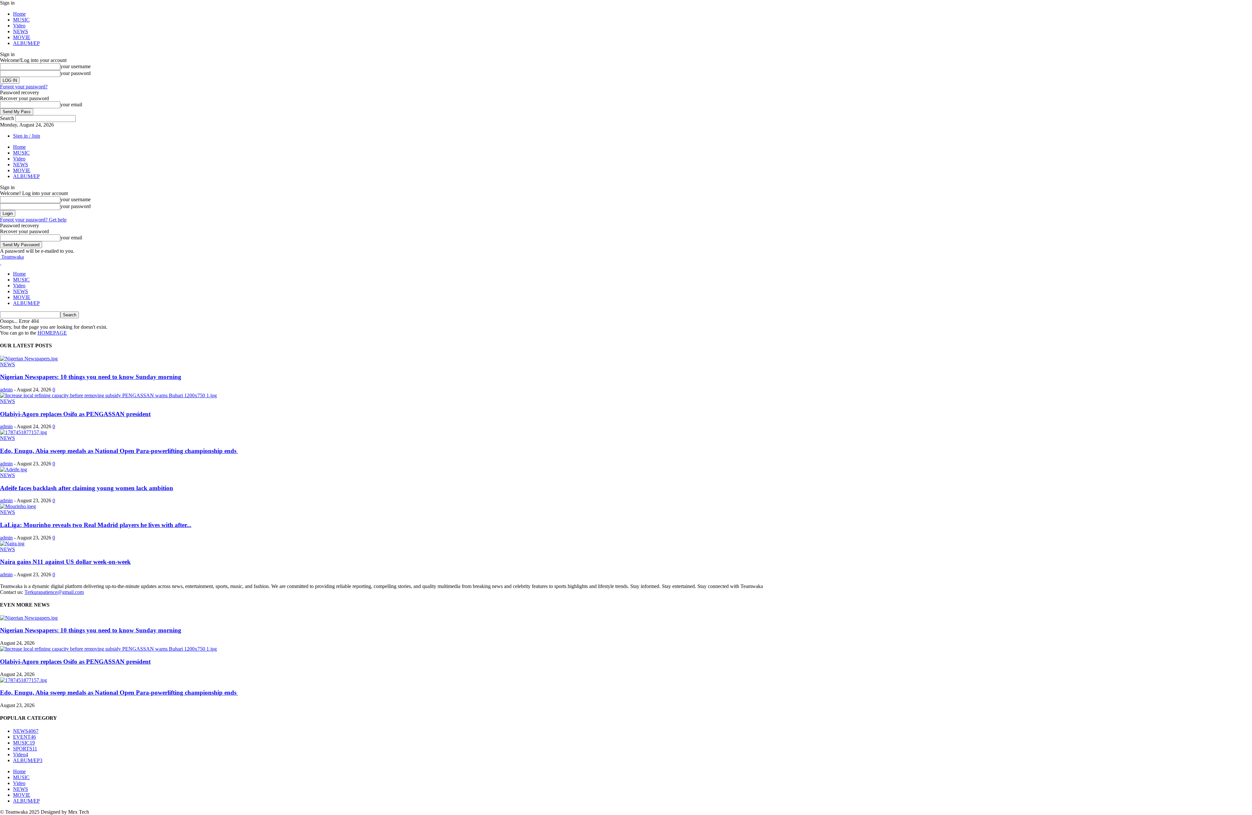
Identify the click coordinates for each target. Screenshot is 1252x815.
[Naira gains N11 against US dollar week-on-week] (12, 543)
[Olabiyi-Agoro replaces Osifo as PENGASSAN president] (108, 395)
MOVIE (21, 37)
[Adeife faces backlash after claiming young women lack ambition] (13, 469)
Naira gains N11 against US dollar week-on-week (65, 561)
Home (19, 14)
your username (75, 66)
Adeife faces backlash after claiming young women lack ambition (86, 488)
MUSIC (21, 20)
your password (75, 73)
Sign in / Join (26, 136)
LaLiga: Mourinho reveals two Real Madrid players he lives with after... (95, 524)
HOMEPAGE (52, 333)
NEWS (20, 31)
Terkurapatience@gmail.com (54, 592)
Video (19, 25)
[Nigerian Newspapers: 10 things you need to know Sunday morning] (29, 358)
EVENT (24, 737)
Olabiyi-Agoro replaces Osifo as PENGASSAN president (75, 414)
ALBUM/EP (26, 43)
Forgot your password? (24, 86)
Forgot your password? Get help (33, 219)
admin (6, 389)
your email (71, 104)
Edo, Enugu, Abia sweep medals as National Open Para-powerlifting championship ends (119, 450)
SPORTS (25, 748)
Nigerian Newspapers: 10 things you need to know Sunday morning (90, 376)
